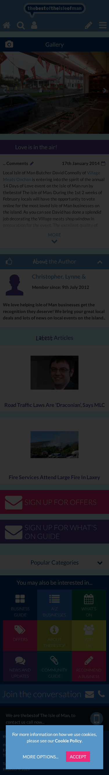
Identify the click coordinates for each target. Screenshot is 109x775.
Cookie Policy (68, 740)
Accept (78, 756)
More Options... (40, 756)
